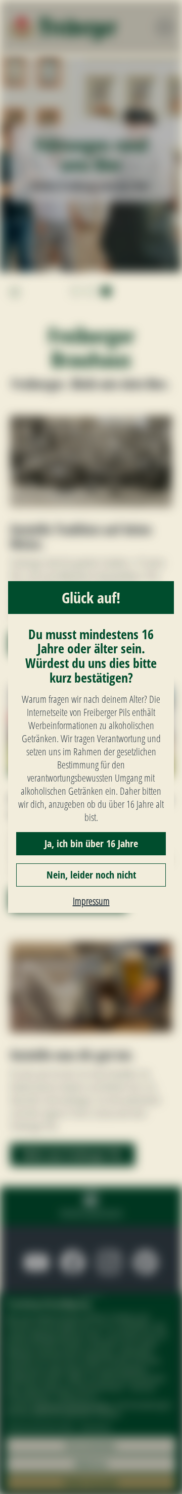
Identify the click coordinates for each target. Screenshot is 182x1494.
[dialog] (91, 747)
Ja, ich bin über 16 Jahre (91, 843)
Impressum (91, 901)
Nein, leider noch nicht (91, 875)
